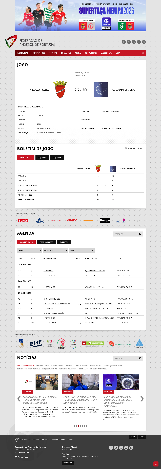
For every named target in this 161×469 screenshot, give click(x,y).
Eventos (64, 242)
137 (32, 322)
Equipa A (42, 157)
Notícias (53, 53)
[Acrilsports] (138, 220)
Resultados (25, 157)
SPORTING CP (49, 275)
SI (143, 53)
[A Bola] (39, 221)
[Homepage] (40, 42)
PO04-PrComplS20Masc (30, 106)
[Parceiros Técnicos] (121, 220)
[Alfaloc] (56, 221)
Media (78, 53)
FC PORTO (89, 313)
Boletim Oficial (135, 148)
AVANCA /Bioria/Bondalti (95, 287)
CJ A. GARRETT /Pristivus (95, 270)
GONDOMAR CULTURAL (123, 90)
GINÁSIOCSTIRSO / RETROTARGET (99, 318)
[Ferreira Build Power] (72, 221)
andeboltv (106, 53)
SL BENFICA (48, 270)
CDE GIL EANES (50, 322)
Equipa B (57, 157)
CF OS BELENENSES (52, 299)
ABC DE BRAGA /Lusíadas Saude (57, 303)
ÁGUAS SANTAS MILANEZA (96, 308)
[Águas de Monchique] (105, 221)
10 (32, 287)
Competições (38, 53)
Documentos (91, 53)
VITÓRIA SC (90, 299)
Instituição (22, 53)
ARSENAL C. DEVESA (39, 90)
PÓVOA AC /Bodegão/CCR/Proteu (99, 303)
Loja (118, 53)
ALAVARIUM (90, 322)
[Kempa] (89, 221)
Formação (66, 53)
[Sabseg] (23, 221)
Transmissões (46, 242)
